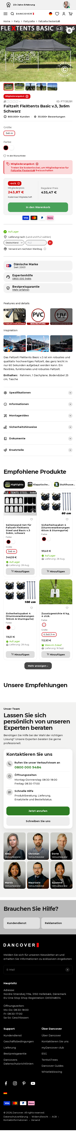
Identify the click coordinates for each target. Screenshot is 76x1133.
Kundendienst (13, 1035)
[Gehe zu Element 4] (41, 86)
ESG (44, 1053)
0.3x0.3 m (49, 634)
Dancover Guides (52, 1065)
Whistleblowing (52, 1071)
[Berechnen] (50, 242)
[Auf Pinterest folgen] (24, 1083)
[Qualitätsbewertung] (12, 101)
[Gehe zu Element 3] (30, 86)
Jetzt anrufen (38, 811)
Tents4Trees (50, 1059)
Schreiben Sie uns (38, 821)
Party (17, 21)
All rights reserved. (34, 1112)
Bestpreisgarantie (15, 1053)
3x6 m (9, 133)
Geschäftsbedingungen (19, 1041)
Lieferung (10, 1047)
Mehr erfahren (20, 289)
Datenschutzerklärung (16, 1116)
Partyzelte (29, 21)
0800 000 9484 (21, 278)
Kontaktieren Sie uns (55, 1041)
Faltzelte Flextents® (23, 170)
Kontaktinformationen (16, 1120)
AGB (54, 1116)
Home (7, 21)
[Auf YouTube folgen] (33, 1083)
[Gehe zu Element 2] (19, 86)
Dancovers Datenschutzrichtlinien (18, 1061)
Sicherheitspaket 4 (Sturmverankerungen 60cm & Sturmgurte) (55, 527)
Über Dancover (51, 1035)
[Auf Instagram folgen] (15, 1083)
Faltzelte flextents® (49, 21)
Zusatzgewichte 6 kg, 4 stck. (55, 614)
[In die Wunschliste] (31, 519)
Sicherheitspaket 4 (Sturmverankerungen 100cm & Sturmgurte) (20, 616)
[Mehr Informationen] (44, 248)
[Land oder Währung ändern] (50, 14)
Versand (35, 1120)
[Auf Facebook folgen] (6, 1083)
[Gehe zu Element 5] (52, 86)
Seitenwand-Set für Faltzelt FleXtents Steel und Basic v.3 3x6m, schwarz (18, 528)
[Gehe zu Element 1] (8, 86)
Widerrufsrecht (40, 1116)
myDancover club (53, 1047)
